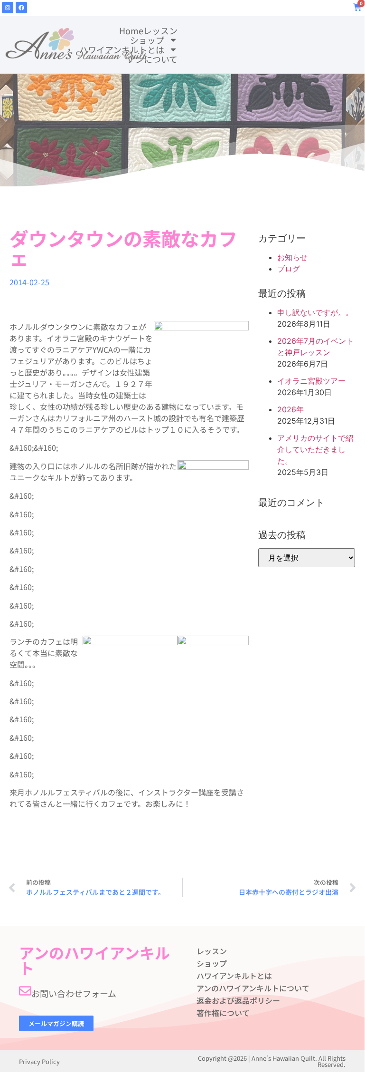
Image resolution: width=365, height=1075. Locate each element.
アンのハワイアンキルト (94, 959)
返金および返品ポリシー (238, 1000)
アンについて (152, 59)
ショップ (147, 40)
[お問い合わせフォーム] (25, 991)
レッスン (160, 30)
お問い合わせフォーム (73, 993)
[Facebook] (21, 7)
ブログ (288, 268)
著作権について (223, 1012)
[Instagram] (7, 7)
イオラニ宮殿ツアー (311, 381)
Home (131, 30)
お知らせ (292, 257)
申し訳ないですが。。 (315, 312)
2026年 (290, 409)
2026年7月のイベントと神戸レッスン (315, 346)
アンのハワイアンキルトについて (253, 988)
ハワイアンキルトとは (121, 49)
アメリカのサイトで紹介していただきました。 (315, 449)
